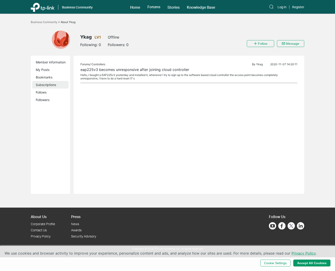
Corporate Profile (43, 224)
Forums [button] (153, 7)
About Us (38, 216)
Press (75, 216)
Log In (282, 7)
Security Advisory (83, 236)
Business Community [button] (77, 7)
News (75, 224)
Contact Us (39, 230)
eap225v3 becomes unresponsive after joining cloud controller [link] (134, 69)
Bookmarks (44, 77)
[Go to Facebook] (282, 225)
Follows (41, 92)
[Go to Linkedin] (300, 225)
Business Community (44, 22)
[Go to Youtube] (272, 225)
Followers (42, 100)
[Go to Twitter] (291, 226)
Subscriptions (46, 85)
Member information (51, 62)
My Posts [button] (42, 70)
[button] (135, 7)
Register (298, 7)
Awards (76, 230)
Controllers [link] (98, 64)
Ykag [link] (259, 64)
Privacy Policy (41, 236)
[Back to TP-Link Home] (42, 7)
